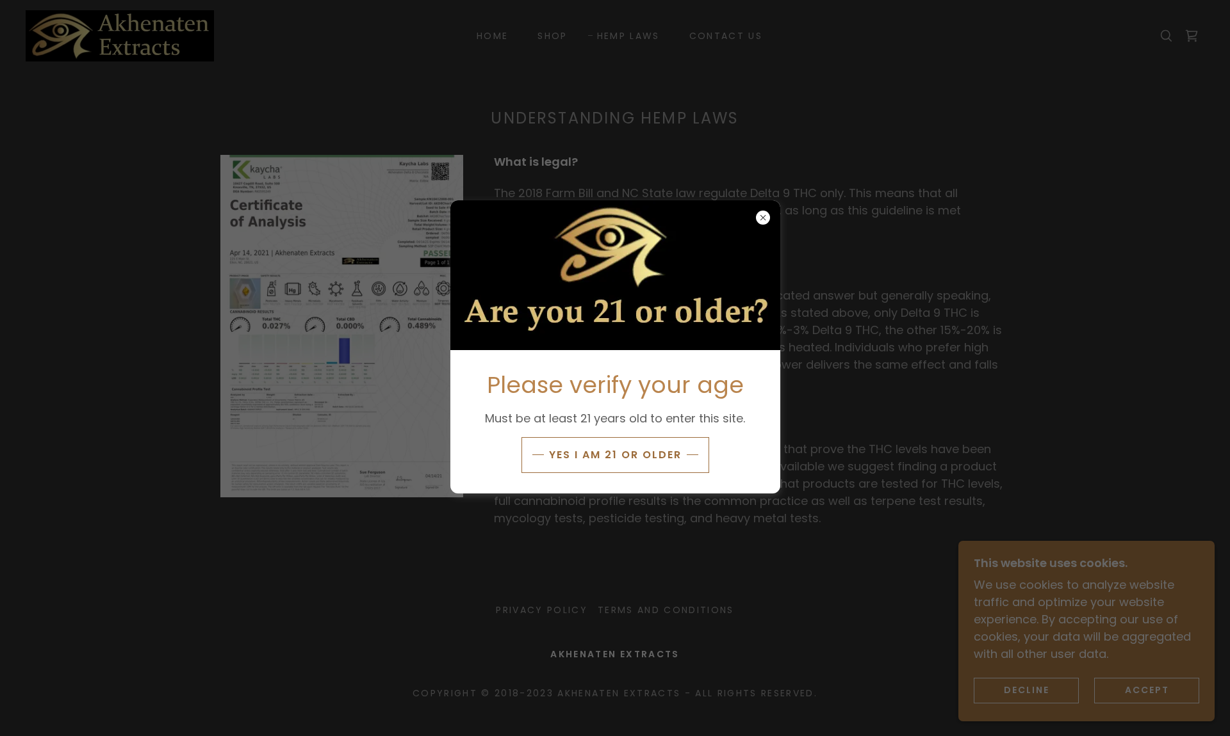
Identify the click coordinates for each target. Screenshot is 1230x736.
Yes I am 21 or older (615, 454)
